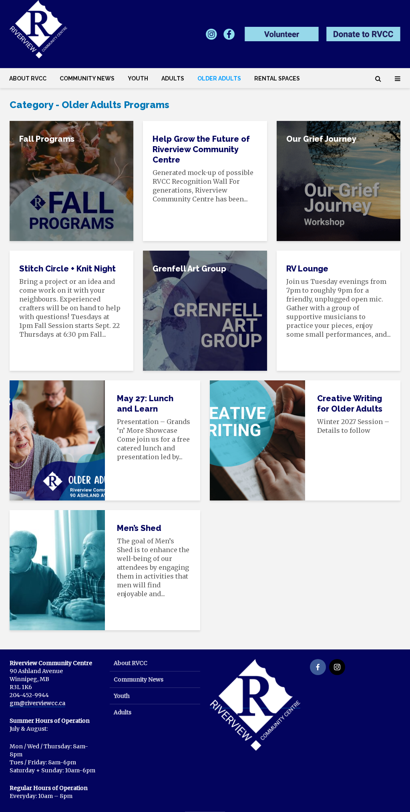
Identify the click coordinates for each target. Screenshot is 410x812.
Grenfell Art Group (189, 268)
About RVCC (27, 78)
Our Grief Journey (321, 139)
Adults (172, 78)
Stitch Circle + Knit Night (67, 268)
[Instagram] (337, 667)
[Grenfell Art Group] (205, 310)
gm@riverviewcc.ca (37, 703)
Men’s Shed (139, 528)
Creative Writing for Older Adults (349, 404)
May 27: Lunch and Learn (145, 404)
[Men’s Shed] (57, 569)
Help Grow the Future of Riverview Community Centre (201, 149)
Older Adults (219, 78)
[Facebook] (318, 667)
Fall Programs (46, 139)
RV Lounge (307, 268)
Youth (138, 78)
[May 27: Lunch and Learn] (57, 440)
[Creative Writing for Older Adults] (257, 440)
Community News (87, 78)
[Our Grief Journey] (338, 180)
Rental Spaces (277, 78)
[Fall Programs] (71, 180)
